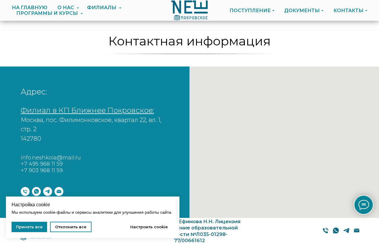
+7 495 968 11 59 (42, 164)
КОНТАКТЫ (348, 10)
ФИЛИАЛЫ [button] (102, 7)
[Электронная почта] (58, 191)
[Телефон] (25, 191)
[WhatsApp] (336, 232)
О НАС (66, 7)
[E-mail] (356, 232)
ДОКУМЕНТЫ (302, 10)
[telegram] (47, 191)
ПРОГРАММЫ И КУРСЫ (47, 13)
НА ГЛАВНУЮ (29, 7)
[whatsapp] (36, 191)
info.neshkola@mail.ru (51, 157)
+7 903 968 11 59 (42, 170)
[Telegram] (346, 232)
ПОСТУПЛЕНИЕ (250, 10)
